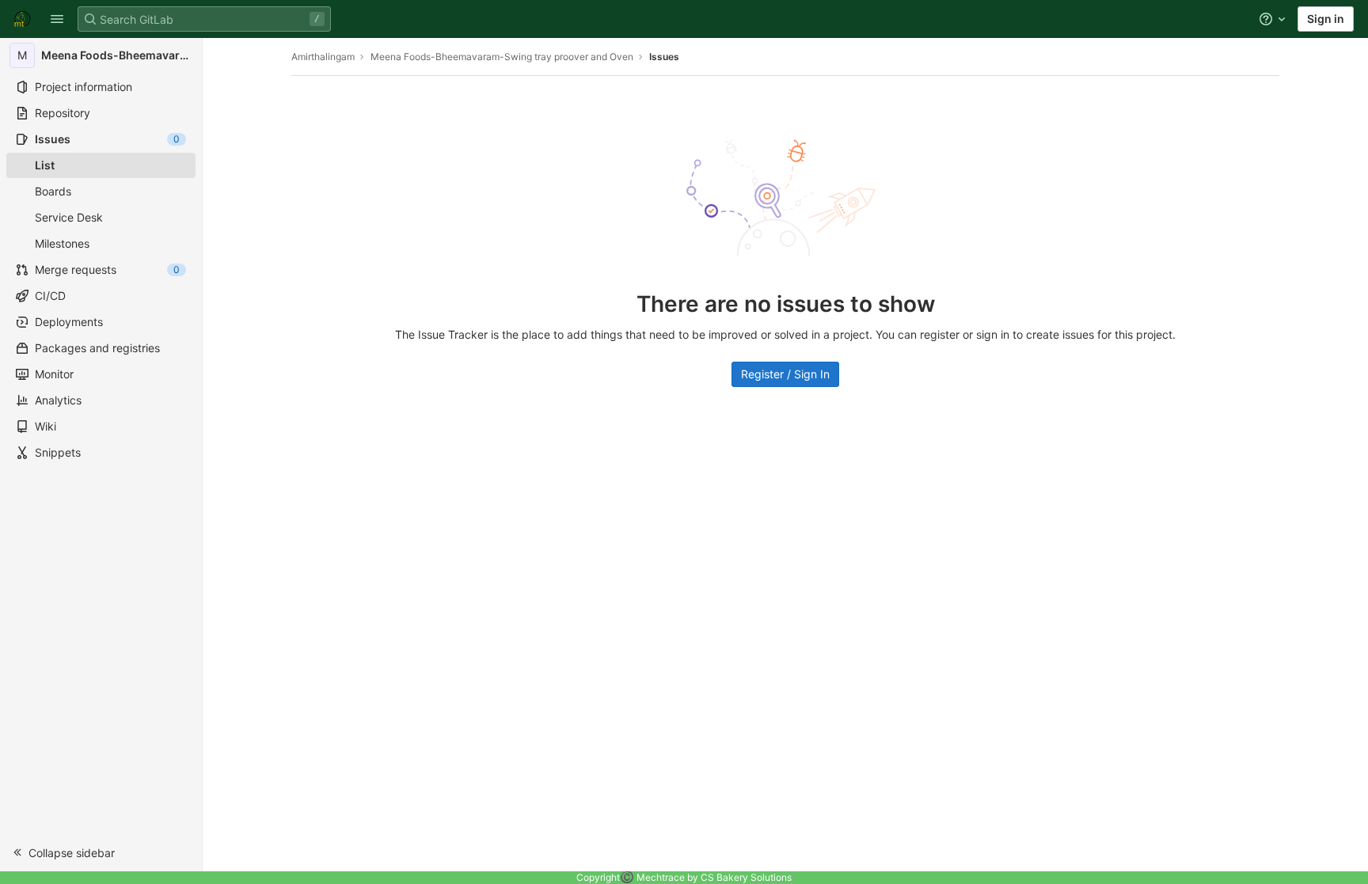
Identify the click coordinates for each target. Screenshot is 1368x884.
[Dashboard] (22, 19)
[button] (57, 19)
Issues (664, 57)
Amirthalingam (323, 57)
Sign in (1325, 18)
